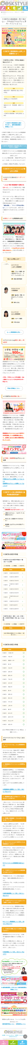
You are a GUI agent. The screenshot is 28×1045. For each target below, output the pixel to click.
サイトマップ (21, 1035)
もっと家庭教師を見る (13, 332)
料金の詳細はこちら (14, 388)
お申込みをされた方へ (13, 1036)
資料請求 (22, 1043)
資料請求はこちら (21, 1024)
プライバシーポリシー (10, 1035)
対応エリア (17, 12)
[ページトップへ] (25, 1036)
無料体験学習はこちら (8, 1024)
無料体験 (12, 1043)
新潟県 (22, 12)
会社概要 (3, 1035)
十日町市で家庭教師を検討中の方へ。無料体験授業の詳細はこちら (13, 124)
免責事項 (16, 1035)
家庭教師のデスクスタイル (7, 12)
